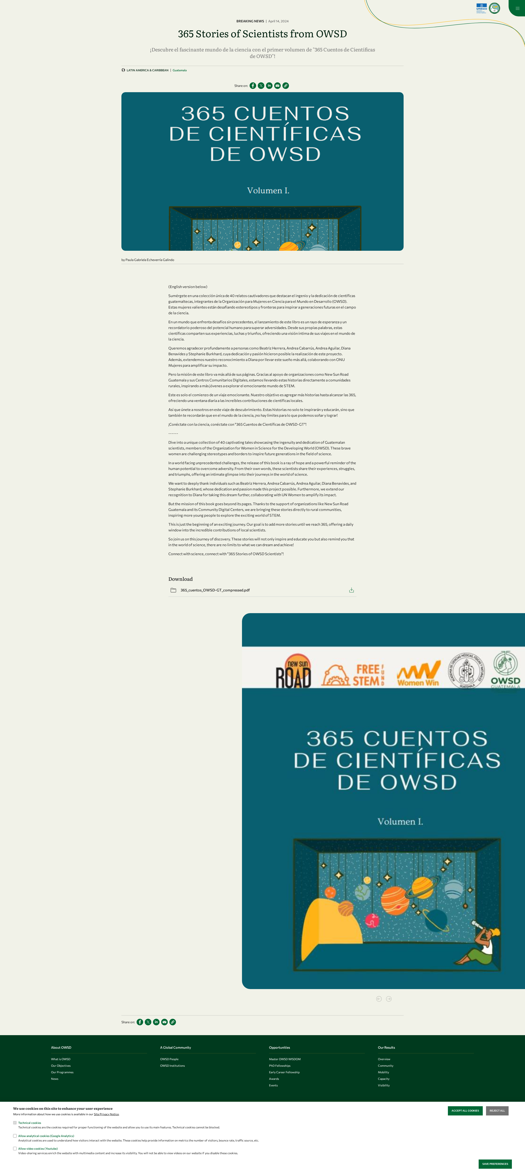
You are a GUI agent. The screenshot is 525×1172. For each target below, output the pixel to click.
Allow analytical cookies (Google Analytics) (46, 1135)
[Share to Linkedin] (269, 85)
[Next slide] (389, 999)
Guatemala (180, 70)
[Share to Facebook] (253, 85)
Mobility (383, 1072)
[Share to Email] (277, 85)
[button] (285, 85)
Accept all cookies (465, 1110)
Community (385, 1065)
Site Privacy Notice (106, 1114)
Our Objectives (61, 1065)
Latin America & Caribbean (148, 70)
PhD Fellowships (279, 1065)
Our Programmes (62, 1072)
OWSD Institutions (172, 1065)
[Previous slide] (379, 999)
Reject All (497, 1110)
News (54, 1078)
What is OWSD (60, 1059)
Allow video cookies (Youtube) (38, 1148)
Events (273, 1085)
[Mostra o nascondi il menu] (517, 8)
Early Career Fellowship (284, 1072)
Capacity (383, 1078)
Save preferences (495, 1164)
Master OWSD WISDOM (285, 1059)
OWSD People (169, 1059)
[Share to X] (261, 85)
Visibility (384, 1085)
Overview (384, 1059)
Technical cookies (29, 1122)
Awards (274, 1078)
